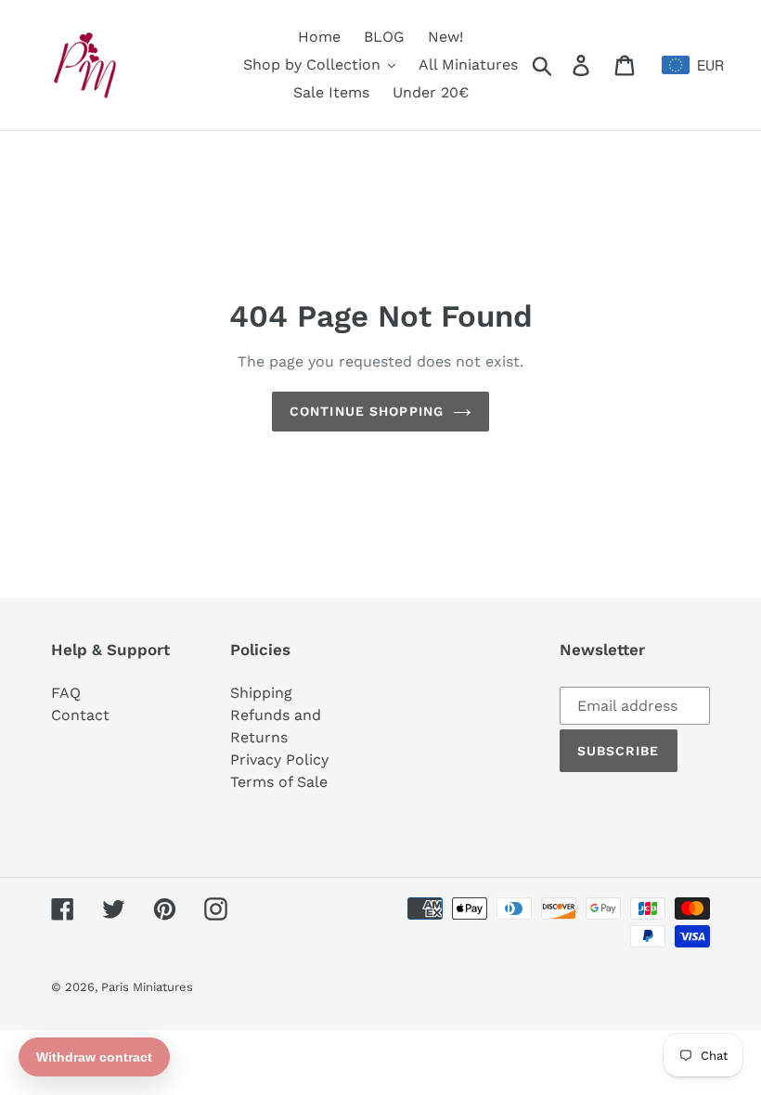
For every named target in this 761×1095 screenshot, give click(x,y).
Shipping (261, 693)
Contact (80, 715)
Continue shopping (367, 411)
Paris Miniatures (147, 987)
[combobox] (686, 65)
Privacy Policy (279, 759)
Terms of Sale (279, 782)
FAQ (66, 693)
